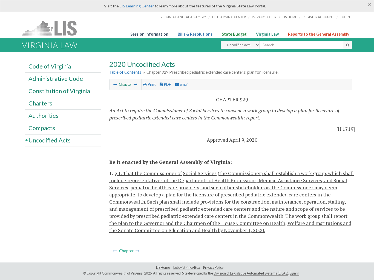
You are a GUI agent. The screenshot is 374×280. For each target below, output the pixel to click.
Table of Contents (125, 72)
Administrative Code (55, 78)
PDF (167, 84)
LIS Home (163, 267)
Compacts (41, 128)
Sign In (294, 273)
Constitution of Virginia (59, 90)
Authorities (43, 115)
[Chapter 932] (135, 84)
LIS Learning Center (137, 6)
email (183, 84)
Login (345, 17)
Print (151, 84)
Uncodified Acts (49, 140)
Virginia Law (267, 34)
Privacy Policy (264, 17)
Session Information (149, 34)
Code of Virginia (49, 66)
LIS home (290, 17)
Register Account (318, 17)
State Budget (234, 34)
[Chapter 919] (115, 84)
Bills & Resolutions (195, 34)
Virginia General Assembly (183, 17)
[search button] (347, 45)
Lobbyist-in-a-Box (186, 267)
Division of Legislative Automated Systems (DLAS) (251, 273)
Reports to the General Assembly (318, 34)
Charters (40, 103)
